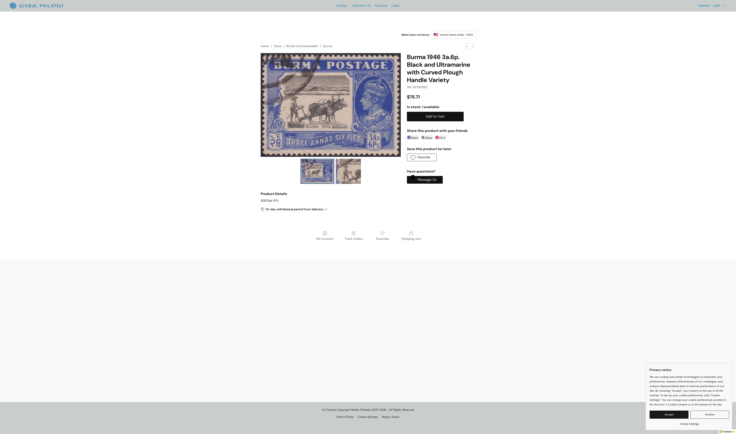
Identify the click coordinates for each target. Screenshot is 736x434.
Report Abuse (390, 417)
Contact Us (361, 5)
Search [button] (704, 5)
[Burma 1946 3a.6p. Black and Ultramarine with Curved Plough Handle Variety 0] (317, 171)
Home (265, 46)
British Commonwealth (302, 46)
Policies (381, 5)
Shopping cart (411, 239)
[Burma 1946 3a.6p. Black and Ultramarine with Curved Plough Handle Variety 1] (348, 171)
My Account (324, 239)
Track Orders (354, 239)
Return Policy (345, 417)
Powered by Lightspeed (368, 423)
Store (341, 5)
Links (395, 5)
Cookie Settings (367, 417)
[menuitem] (467, 46)
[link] (689, 422)
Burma (327, 46)
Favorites (382, 239)
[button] (36, 6)
